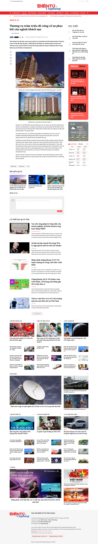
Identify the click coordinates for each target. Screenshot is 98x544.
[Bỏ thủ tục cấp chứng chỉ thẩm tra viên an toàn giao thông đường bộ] (29, 367)
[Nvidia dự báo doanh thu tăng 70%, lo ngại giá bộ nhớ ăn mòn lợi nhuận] (19, 247)
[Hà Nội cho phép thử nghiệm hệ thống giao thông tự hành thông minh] (83, 442)
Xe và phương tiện (74, 13)
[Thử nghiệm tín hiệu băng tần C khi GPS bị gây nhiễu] (76, 330)
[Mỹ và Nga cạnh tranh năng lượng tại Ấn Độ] (29, 460)
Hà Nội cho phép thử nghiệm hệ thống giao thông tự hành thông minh (69, 442)
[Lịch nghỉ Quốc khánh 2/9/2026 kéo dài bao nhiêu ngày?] (22, 330)
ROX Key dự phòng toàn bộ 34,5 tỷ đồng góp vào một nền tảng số (43, 450)
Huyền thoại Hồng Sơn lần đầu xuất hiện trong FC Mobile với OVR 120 (75, 484)
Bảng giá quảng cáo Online (56, 536)
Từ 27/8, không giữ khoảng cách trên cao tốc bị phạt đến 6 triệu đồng (70, 450)
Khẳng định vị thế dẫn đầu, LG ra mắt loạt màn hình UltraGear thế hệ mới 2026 (43, 358)
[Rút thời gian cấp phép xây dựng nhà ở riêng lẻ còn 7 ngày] (29, 349)
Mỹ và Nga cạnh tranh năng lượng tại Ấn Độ (15, 458)
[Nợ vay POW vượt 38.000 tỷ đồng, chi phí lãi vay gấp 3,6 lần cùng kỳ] (56, 442)
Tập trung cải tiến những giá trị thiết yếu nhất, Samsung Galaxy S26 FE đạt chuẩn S (48, 340)
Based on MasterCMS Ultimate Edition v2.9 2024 (43, 542)
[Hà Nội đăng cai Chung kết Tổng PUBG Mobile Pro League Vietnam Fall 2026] (76, 495)
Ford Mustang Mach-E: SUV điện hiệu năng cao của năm (77, 81)
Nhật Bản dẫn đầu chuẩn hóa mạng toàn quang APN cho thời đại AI (70, 357)
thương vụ (21, 166)
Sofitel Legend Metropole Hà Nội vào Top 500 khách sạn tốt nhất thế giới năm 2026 (55, 187)
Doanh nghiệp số (42, 13)
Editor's (78, 66)
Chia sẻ (12, 37)
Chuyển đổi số (59, 13)
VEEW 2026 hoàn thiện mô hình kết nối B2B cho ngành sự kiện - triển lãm (43, 459)
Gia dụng (33, 303)
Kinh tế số (24, 13)
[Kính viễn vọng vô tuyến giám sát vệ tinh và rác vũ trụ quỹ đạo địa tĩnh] (35, 390)
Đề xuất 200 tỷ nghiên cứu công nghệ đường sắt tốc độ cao (70, 459)
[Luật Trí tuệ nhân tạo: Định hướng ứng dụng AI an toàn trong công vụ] (83, 367)
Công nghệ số (51, 13)
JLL (28, 166)
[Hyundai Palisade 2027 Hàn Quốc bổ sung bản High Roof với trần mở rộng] (76, 423)
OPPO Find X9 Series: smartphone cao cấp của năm (77, 115)
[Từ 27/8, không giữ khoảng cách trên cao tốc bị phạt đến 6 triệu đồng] (83, 451)
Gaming (67, 13)
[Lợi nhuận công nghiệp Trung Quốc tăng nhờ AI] (29, 442)
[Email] (20, 37)
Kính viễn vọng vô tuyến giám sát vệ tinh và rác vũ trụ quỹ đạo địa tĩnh (35, 406)
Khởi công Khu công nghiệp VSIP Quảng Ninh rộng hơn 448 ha (65, 16)
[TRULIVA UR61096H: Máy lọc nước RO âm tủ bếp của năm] (78, 91)
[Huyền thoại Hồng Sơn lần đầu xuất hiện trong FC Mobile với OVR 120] (76, 476)
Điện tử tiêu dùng (32, 13)
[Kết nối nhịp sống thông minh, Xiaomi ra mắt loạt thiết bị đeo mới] (56, 367)
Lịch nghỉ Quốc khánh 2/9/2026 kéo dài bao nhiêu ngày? (21, 339)
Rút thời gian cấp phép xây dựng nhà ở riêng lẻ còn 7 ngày (15, 348)
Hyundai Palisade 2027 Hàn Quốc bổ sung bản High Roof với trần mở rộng (75, 432)
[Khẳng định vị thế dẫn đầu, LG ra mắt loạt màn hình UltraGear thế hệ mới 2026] (56, 358)
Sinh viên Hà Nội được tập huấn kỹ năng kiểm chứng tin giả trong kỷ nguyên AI (70, 349)
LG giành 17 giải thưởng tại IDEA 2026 (43, 347)
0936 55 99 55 (48, 531)
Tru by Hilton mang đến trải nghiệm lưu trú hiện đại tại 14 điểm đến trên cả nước (18, 187)
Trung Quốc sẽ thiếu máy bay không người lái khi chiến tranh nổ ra (75, 391)
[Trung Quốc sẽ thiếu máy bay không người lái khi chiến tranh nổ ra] (76, 382)
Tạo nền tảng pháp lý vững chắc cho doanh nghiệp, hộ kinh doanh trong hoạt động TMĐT (46, 226)
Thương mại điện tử (35, 231)
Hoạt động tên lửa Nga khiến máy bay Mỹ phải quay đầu (79, 58)
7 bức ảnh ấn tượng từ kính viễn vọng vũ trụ (75, 409)
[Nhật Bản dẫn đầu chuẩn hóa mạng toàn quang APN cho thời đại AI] (83, 358)
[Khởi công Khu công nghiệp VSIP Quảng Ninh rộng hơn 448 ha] (22, 423)
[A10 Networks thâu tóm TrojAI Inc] (37, 179)
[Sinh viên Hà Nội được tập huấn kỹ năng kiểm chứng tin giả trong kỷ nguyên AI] (83, 349)
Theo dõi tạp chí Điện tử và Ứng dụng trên (33, 37)
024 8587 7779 (40, 531)
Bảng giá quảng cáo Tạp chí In (39, 536)
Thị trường (34, 248)
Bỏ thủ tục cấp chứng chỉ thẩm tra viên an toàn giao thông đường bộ (16, 366)
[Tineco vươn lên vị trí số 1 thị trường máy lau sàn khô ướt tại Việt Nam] (19, 303)
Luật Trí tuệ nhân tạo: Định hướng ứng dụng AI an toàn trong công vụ (70, 366)
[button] (87, 144)
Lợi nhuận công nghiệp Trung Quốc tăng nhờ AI (16, 440)
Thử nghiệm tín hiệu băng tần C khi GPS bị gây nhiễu (75, 339)
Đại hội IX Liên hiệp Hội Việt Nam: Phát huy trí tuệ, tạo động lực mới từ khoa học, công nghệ (16, 358)
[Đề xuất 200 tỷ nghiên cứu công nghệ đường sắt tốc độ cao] (83, 460)
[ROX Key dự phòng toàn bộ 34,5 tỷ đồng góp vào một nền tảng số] (56, 451)
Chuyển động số (16, 13)
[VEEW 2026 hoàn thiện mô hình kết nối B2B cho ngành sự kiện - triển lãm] (56, 460)
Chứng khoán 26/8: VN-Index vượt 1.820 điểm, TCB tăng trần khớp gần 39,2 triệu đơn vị (46, 281)
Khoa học (82, 13)
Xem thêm (37, 313)
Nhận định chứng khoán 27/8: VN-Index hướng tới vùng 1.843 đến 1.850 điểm (46, 262)
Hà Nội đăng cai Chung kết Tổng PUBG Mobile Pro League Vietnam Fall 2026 (75, 503)
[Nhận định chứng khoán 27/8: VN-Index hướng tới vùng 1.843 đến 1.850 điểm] (19, 264)
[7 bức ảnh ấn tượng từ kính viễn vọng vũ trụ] (76, 401)
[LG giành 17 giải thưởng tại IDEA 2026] (56, 349)
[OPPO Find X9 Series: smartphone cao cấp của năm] (78, 108)
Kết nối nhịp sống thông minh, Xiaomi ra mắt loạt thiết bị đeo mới (43, 366)
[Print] (22, 37)
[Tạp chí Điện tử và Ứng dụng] (49, 6)
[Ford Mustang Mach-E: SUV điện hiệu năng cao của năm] (78, 74)
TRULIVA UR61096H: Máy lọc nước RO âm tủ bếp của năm (78, 98)
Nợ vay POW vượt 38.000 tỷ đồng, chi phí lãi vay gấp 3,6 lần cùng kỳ (43, 441)
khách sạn (13, 166)
